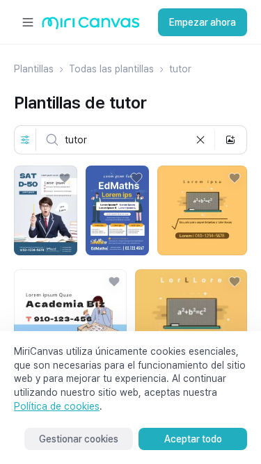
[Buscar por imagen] (230, 140)
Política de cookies (57, 406)
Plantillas (34, 68)
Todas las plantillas (111, 68)
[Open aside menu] (28, 22)
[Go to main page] (91, 26)
